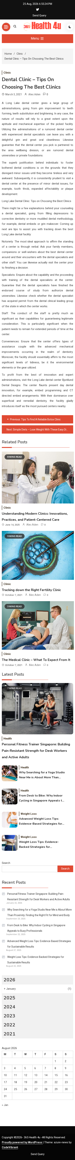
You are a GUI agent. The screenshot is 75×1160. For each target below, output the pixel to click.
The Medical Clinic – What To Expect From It (36, 660)
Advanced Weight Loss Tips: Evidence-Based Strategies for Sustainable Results (40, 821)
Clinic (7, 72)
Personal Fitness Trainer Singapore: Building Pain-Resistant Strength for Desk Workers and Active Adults (36, 750)
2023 (9, 1016)
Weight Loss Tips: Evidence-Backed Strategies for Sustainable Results (39, 844)
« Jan (5, 1105)
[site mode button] (70, 27)
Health (7, 738)
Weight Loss (29, 813)
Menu (35, 38)
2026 (9, 980)
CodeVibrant (10, 1147)
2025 (9, 998)
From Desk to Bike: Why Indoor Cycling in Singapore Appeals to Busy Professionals (41, 798)
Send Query (39, 15)
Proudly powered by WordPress (22, 1142)
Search (6, 863)
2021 (9, 1034)
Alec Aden (34, 94)
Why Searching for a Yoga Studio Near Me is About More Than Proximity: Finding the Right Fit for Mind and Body (42, 775)
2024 (9, 1007)
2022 (9, 1025)
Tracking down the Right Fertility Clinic (31, 590)
